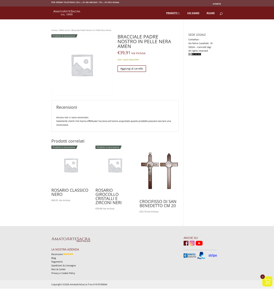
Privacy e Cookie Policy (63, 273)
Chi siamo (193, 12)
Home (54, 30)
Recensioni (57, 254)
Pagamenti (57, 261)
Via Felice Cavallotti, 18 (200, 43)
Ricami (211, 12)
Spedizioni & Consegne (63, 265)
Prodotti (171, 12)
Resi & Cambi (58, 269)
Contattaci (193, 39)
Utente (217, 4)
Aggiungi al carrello (131, 68)
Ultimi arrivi (64, 30)
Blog (53, 258)
